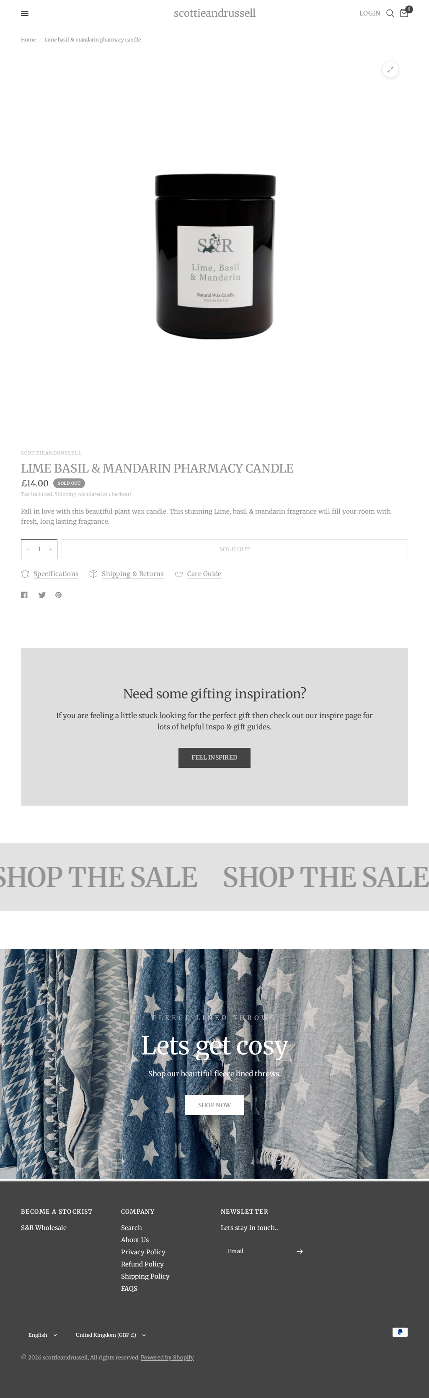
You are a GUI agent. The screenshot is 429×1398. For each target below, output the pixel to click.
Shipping (65, 494)
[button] (214, 1105)
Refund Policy (142, 1264)
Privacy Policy (143, 1252)
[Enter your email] (300, 1251)
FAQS (129, 1288)
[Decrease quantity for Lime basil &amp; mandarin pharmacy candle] (27, 549)
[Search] (390, 13)
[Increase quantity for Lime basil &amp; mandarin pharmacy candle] (50, 549)
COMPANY (138, 1212)
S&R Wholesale (44, 1228)
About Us (135, 1240)
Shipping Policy (145, 1276)
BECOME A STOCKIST (57, 1212)
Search (131, 1228)
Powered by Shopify (167, 1357)
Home (28, 39)
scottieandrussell (215, 13)
